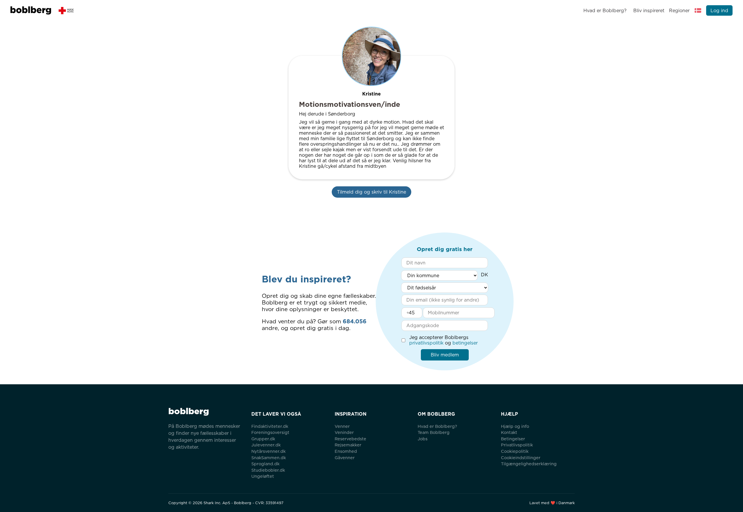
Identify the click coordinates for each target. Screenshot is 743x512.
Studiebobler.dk (268, 470)
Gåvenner (345, 457)
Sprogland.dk (265, 463)
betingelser (465, 343)
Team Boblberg (434, 432)
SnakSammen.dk (268, 457)
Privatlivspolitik (517, 444)
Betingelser (513, 438)
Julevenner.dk (266, 444)
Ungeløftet (262, 476)
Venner (342, 426)
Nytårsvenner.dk (268, 451)
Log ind (719, 10)
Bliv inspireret (648, 10)
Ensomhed (346, 451)
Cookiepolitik (515, 451)
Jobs (423, 438)
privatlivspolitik (426, 343)
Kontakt (509, 432)
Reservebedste (350, 438)
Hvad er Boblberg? (605, 10)
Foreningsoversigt (270, 432)
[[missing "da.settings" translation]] (698, 10)
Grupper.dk (263, 438)
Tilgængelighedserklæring (529, 463)
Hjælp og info (515, 426)
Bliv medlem (445, 355)
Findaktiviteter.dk (269, 426)
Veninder (344, 432)
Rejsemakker (348, 444)
